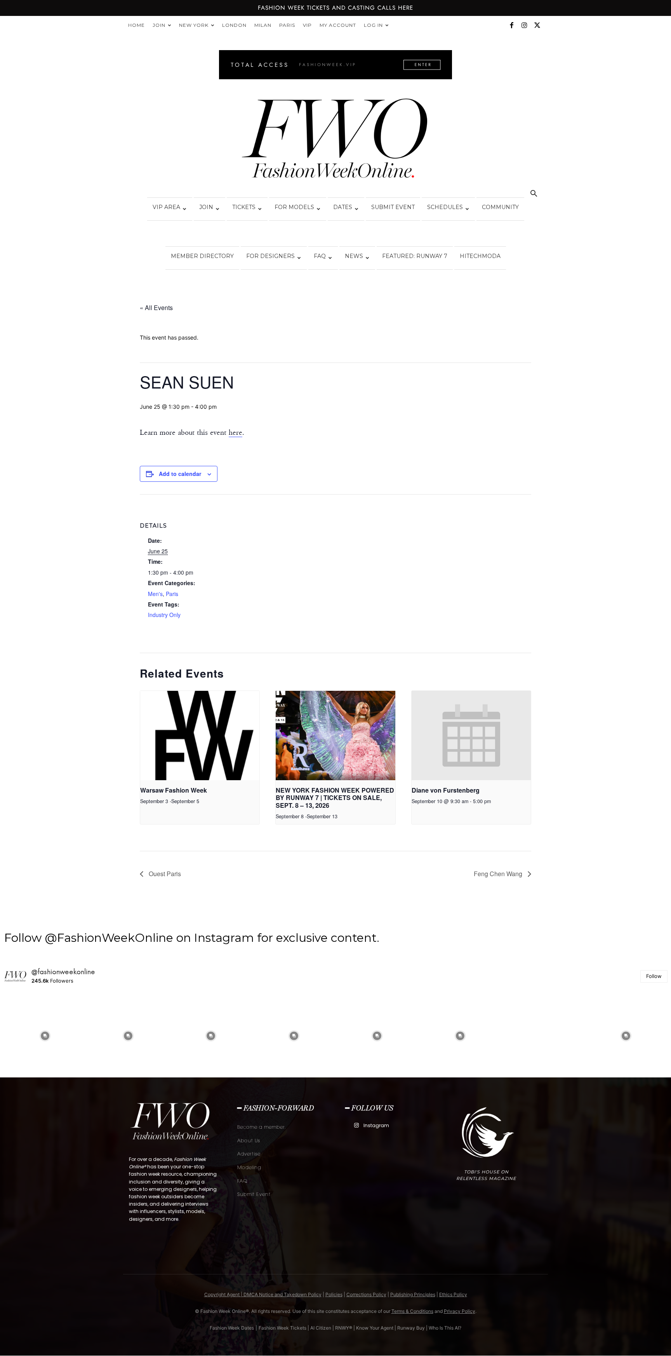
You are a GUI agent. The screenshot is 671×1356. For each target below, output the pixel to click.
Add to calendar (180, 474)
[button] (533, 194)
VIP (307, 25)
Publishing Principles (412, 1294)
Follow (654, 976)
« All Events (156, 307)
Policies (333, 1294)
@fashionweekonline (63, 971)
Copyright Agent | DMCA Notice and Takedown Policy (263, 1294)
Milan (262, 25)
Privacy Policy (459, 1311)
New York (194, 25)
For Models (294, 207)
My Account (338, 25)
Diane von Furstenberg (446, 790)
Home (136, 25)
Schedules (445, 207)
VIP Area (166, 207)
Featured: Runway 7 (414, 256)
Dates (342, 207)
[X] (537, 25)
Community (500, 207)
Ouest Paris (164, 873)
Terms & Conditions (412, 1311)
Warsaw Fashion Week (173, 790)
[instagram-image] (45, 1035)
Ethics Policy (453, 1294)
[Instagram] (524, 25)
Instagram (376, 1125)
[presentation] (199, 735)
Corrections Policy (366, 1294)
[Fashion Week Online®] (335, 141)
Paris (287, 25)
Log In (373, 25)
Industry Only (164, 615)
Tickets (244, 207)
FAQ (320, 256)
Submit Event (393, 207)
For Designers (270, 256)
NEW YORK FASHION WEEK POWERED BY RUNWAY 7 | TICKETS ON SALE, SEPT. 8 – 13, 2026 (335, 797)
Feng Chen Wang (499, 873)
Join (159, 25)
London (234, 25)
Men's (155, 594)
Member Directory (202, 256)
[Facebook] (511, 25)
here (235, 432)
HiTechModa (480, 256)
